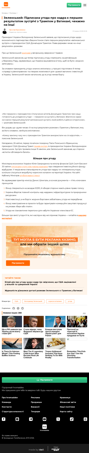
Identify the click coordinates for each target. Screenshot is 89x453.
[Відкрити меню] (85, 5)
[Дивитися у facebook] (3, 419)
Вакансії (35, 407)
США (16, 301)
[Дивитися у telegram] (31, 419)
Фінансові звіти (68, 402)
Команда (6, 402)
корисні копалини (55, 301)
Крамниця (65, 397)
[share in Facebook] (13, 308)
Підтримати (74, 5)
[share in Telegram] (22, 308)
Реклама (35, 397)
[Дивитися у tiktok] (71, 419)
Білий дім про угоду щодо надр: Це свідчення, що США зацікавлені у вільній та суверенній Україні (40, 283)
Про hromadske (10, 397)
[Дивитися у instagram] (17, 419)
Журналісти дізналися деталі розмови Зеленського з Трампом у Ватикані (44, 290)
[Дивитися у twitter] (58, 419)
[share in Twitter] (18, 308)
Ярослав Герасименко (17, 30)
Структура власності (13, 411)
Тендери (35, 411)
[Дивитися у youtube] (44, 419)
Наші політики (67, 407)
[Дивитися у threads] (85, 419)
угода (70, 301)
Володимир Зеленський (33, 301)
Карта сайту (66, 411)
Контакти (7, 407)
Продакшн (36, 402)
